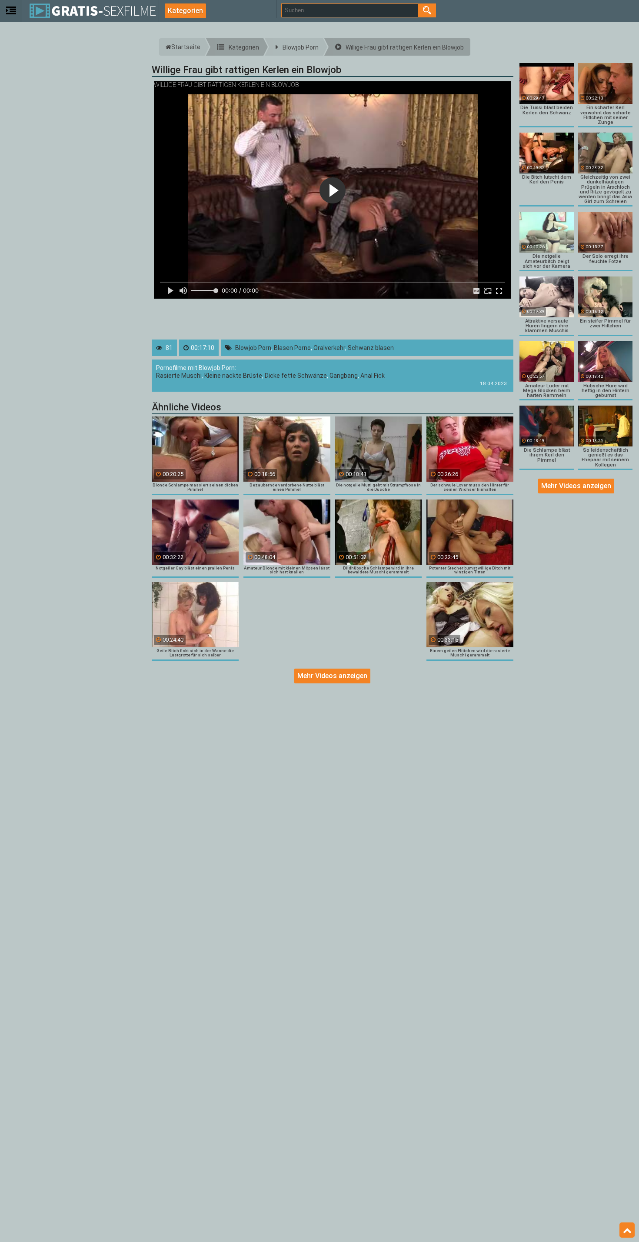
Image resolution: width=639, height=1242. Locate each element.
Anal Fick (372, 375)
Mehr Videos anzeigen (332, 676)
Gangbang (343, 375)
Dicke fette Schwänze (296, 375)
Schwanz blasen (371, 347)
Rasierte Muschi (179, 375)
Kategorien (185, 11)
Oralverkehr (329, 347)
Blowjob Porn (253, 347)
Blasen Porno (292, 347)
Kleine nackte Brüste (233, 375)
